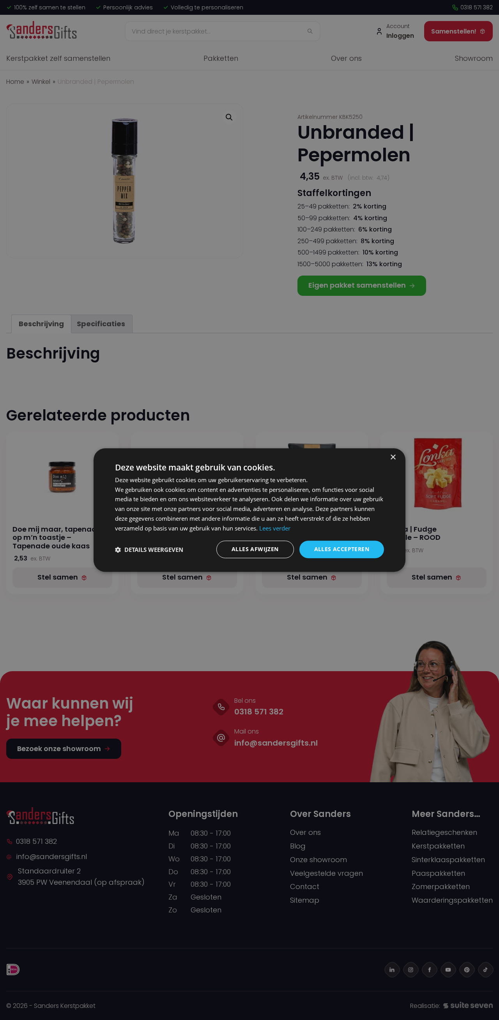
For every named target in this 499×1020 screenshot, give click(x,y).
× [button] (393, 457)
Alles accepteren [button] (341, 549)
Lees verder (274, 528)
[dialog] (249, 510)
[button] (149, 549)
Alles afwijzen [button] (255, 549)
